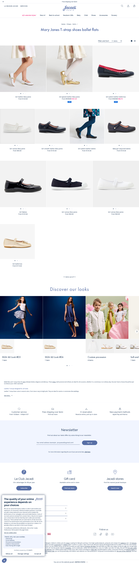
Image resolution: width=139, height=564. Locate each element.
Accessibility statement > (69, 1)
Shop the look (34, 358)
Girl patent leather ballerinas (116, 97)
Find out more (69, 488)
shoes (54, 382)
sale (125, 546)
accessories (57, 545)
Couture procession (97, 357)
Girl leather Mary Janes (23, 97)
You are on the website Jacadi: (69, 562)
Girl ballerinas (17, 264)
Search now (115, 488)
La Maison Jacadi (11, 6)
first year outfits (132, 548)
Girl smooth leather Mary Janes (52, 149)
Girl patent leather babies (87, 149)
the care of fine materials (124, 551)
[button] (29, 15)
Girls (74, 24)
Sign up (89, 443)
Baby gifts (94, 549)
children (65, 545)
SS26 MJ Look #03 (11, 357)
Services (24, 6)
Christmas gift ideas (90, 546)
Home (63, 24)
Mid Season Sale (49, 551)
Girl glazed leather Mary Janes (69, 97)
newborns (123, 543)
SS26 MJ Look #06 (54, 357)
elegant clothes (130, 549)
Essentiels (68, 548)
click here (87, 452)
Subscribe (24, 488)
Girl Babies (23, 212)
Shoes (69, 24)
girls (24, 382)
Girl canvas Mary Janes (17, 149)
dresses (134, 543)
